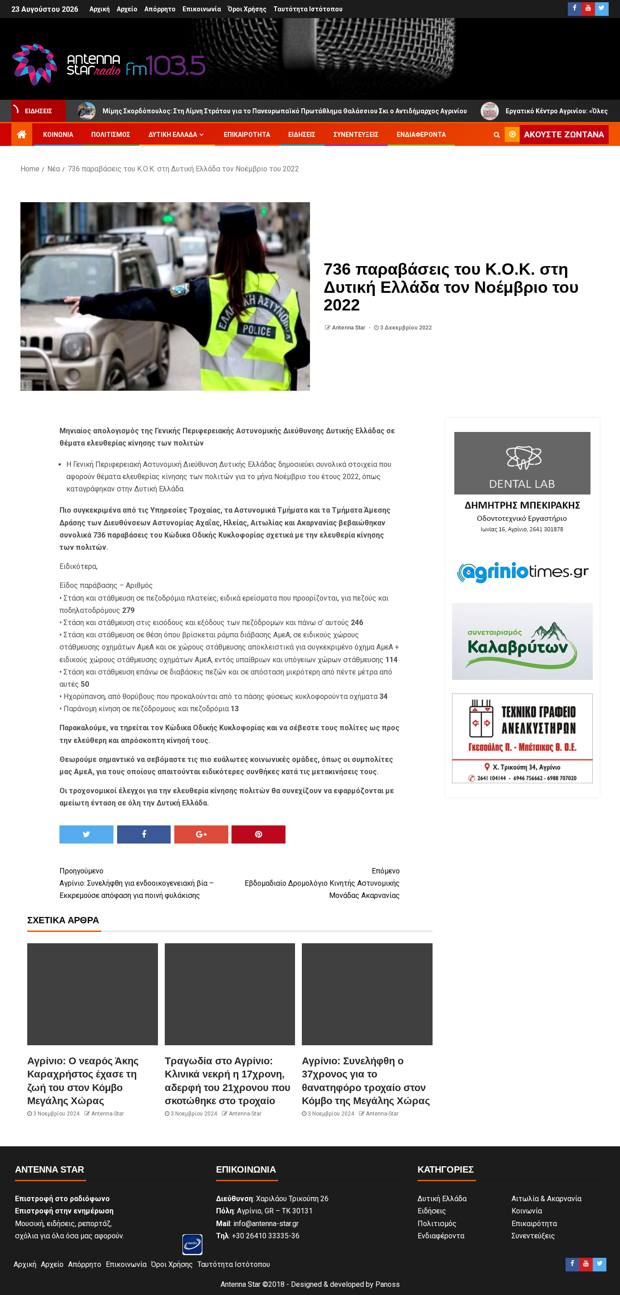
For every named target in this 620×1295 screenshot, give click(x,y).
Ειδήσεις (301, 134)
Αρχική (99, 9)
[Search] (496, 134)
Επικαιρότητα (247, 134)
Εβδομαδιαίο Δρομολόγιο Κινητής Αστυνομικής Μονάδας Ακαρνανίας (322, 883)
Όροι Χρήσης (247, 9)
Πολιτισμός (110, 134)
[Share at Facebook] (144, 834)
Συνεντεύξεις (356, 134)
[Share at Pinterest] (258, 834)
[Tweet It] (86, 834)
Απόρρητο (160, 9)
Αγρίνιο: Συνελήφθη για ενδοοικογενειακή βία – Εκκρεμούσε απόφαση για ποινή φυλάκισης (136, 883)
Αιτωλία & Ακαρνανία (546, 1198)
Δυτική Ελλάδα (172, 134)
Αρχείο (127, 9)
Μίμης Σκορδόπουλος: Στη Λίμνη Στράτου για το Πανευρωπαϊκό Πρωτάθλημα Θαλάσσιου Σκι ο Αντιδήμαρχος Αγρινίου (236, 111)
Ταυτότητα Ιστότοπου (308, 9)
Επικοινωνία (201, 9)
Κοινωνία (58, 134)
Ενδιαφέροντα (421, 134)
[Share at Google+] (201, 834)
